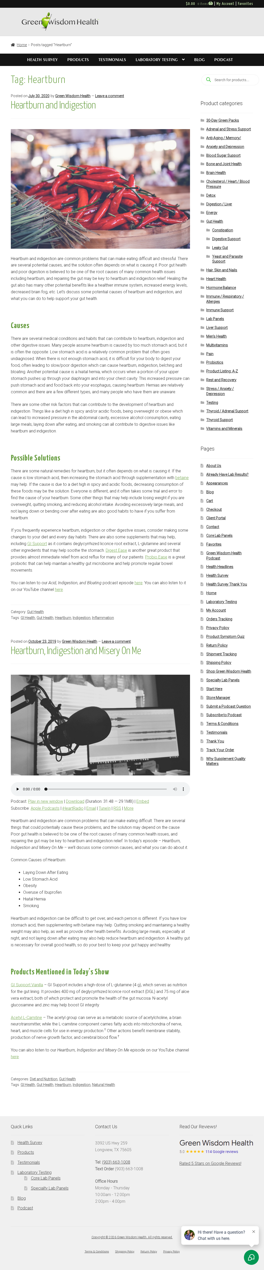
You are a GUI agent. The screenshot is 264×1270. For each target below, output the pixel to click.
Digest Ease (116, 550)
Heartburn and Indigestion (53, 106)
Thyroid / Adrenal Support (227, 411)
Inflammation (103, 618)
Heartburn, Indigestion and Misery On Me (76, 651)
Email (91, 808)
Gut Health (35, 612)
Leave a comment (109, 96)
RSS (117, 808)
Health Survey (42, 60)
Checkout (214, 509)
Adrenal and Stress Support (228, 129)
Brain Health (216, 173)
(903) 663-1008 (116, 1162)
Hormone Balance (221, 288)
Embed (142, 801)
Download (75, 801)
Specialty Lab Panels (223, 680)
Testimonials (112, 60)
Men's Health (216, 336)
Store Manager (218, 698)
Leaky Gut (220, 248)
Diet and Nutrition (43, 1079)
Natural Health (103, 1085)
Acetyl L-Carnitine (26, 1017)
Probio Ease (156, 557)
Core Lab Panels (219, 535)
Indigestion (81, 618)
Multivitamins (217, 345)
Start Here (214, 689)
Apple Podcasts (45, 808)
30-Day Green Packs (222, 120)
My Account (225, 4)
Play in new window (45, 801)
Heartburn (63, 618)
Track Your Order (220, 750)
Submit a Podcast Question (228, 706)
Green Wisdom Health (72, 96)
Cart (209, 501)
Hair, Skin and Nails (221, 270)
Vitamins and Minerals (224, 429)
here (139, 582)
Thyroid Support (219, 420)
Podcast (223, 60)
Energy (211, 213)
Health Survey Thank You (226, 584)
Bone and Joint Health (224, 164)
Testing (212, 402)
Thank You (215, 741)
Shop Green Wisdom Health (228, 671)
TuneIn (105, 808)
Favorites (245, 4)
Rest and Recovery (221, 380)
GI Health (28, 618)
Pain (209, 354)
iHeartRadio (73, 808)
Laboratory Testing (157, 60)
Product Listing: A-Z (222, 371)
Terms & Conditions (222, 724)
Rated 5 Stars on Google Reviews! (210, 1163)
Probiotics (214, 362)
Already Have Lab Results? (227, 474)
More (129, 808)
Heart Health (216, 279)
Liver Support (217, 327)
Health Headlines (219, 567)
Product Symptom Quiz (225, 636)
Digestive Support (226, 239)
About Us (213, 466)
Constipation (222, 230)
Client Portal (216, 518)
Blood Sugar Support (223, 155)
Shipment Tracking (221, 654)
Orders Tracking (219, 619)
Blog (199, 60)
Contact (212, 527)
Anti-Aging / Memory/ (223, 138)
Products (78, 60)
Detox (211, 195)
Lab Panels (215, 319)
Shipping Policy (218, 663)
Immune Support (220, 310)
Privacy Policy (217, 628)
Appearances (217, 483)
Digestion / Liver (219, 204)
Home (22, 45)
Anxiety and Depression (225, 147)
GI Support (37, 543)
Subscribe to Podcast (224, 715)
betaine (182, 477)
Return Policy (217, 645)
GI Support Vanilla (27, 984)
